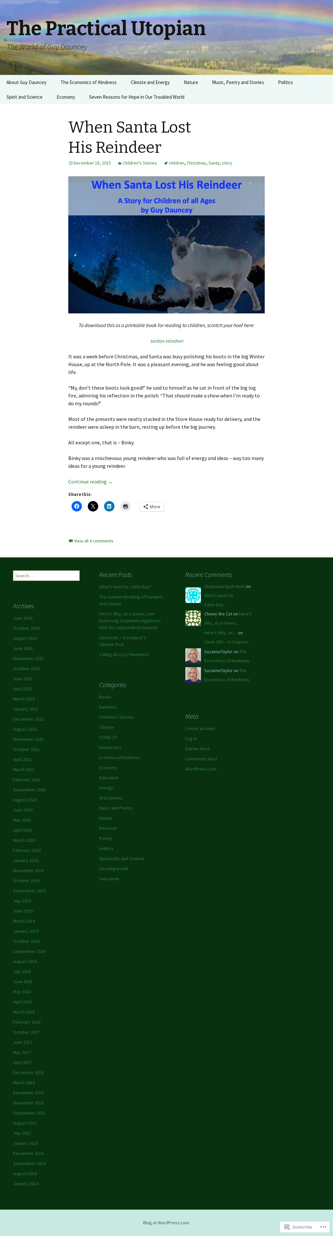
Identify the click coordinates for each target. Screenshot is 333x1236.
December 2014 (28, 1153)
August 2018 (25, 961)
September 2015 (29, 1113)
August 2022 (25, 729)
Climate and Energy (150, 82)
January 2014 (25, 1183)
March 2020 (24, 840)
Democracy (110, 747)
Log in (191, 738)
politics (106, 848)
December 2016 (28, 1072)
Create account (200, 728)
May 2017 (22, 1052)
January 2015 (25, 1143)
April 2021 (22, 759)
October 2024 (26, 628)
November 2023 (28, 658)
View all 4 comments (93, 541)
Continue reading (90, 481)
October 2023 (26, 668)
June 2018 (23, 981)
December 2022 (28, 719)
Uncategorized (113, 868)
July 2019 (22, 901)
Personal (107, 828)
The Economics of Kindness (88, 82)
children (176, 163)
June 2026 (23, 618)
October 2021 (26, 749)
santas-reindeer (167, 341)
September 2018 (29, 951)
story (227, 163)
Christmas (196, 163)
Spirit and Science (25, 97)
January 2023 (25, 709)
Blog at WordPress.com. (166, 1223)
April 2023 (22, 689)
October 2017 (26, 1032)
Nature (191, 82)
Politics (285, 82)
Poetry (106, 838)
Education (108, 778)
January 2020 (25, 860)
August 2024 (25, 638)
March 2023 (24, 699)
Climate (106, 727)
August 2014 (25, 1173)
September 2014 (29, 1163)
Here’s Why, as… (220, 633)
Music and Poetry (116, 808)
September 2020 (29, 790)
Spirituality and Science (122, 858)
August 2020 (25, 800)
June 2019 (23, 911)
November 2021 (28, 739)
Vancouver (109, 879)
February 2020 (27, 850)
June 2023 (23, 679)
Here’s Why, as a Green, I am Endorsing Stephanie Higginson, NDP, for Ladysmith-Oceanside (130, 620)
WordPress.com (201, 769)
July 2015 (22, 1133)
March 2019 (24, 921)
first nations (111, 798)
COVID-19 (108, 737)
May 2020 (22, 820)
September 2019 (29, 891)
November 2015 (28, 1103)
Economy (66, 97)
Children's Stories (140, 163)
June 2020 (23, 810)
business (108, 707)
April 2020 (22, 830)
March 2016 (24, 1082)
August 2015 (25, 1123)
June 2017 (23, 1042)
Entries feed (197, 749)
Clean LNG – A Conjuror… (228, 642)
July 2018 (22, 971)
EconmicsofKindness (119, 757)
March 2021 (24, 769)
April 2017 (22, 1062)
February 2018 (27, 1022)
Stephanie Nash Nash (224, 586)
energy (106, 788)
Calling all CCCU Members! (124, 654)
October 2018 (26, 941)
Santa (214, 163)
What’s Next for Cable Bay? (125, 587)
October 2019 (26, 881)
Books (105, 697)
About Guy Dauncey (27, 82)
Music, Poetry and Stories (238, 82)
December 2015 (28, 1093)
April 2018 (22, 1002)
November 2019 (28, 870)
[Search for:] (320, 82)
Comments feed (201, 759)
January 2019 (25, 931)
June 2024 (23, 648)
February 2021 (27, 780)
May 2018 (22, 992)
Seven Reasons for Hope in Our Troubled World (136, 97)
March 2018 (24, 1012)
